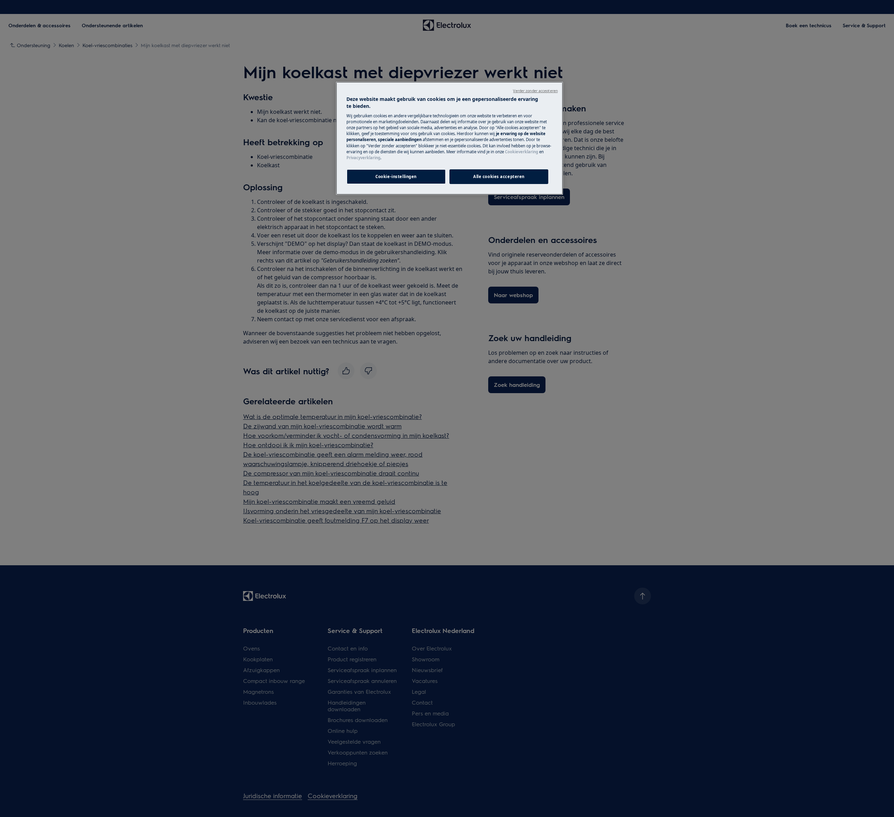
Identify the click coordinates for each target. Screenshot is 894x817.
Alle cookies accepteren (499, 176)
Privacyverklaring (363, 157)
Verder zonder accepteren (535, 90)
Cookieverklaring (521, 151)
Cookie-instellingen (396, 176)
